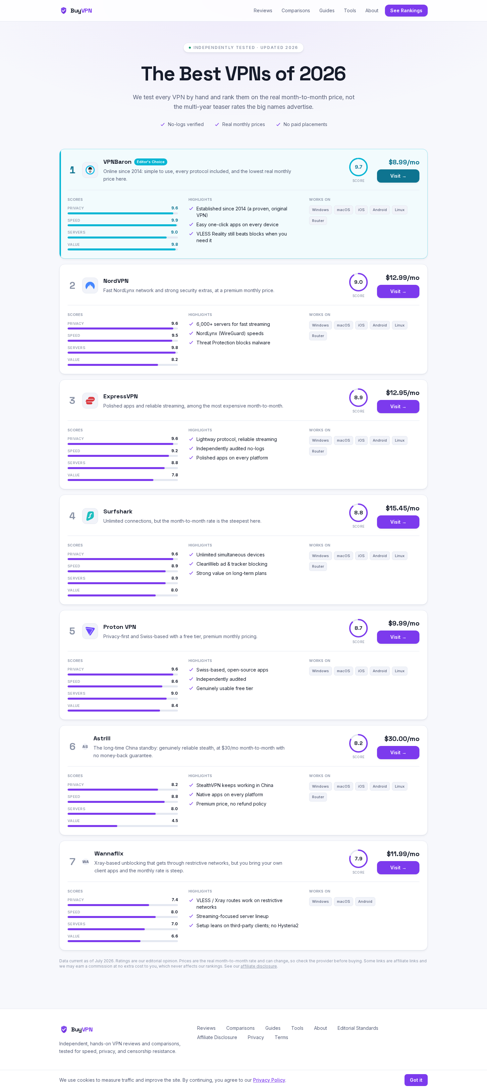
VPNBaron (117, 161)
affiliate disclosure (259, 966)
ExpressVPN (120, 396)
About (371, 10)
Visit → (398, 176)
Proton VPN (119, 627)
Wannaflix (109, 853)
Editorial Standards (358, 1028)
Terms (281, 1037)
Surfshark (118, 511)
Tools (350, 10)
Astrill (102, 738)
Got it (416, 1080)
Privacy (256, 1037)
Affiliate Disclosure (217, 1037)
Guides (327, 10)
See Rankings (406, 10)
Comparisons (296, 10)
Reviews (263, 10)
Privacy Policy (269, 1080)
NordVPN (116, 280)
